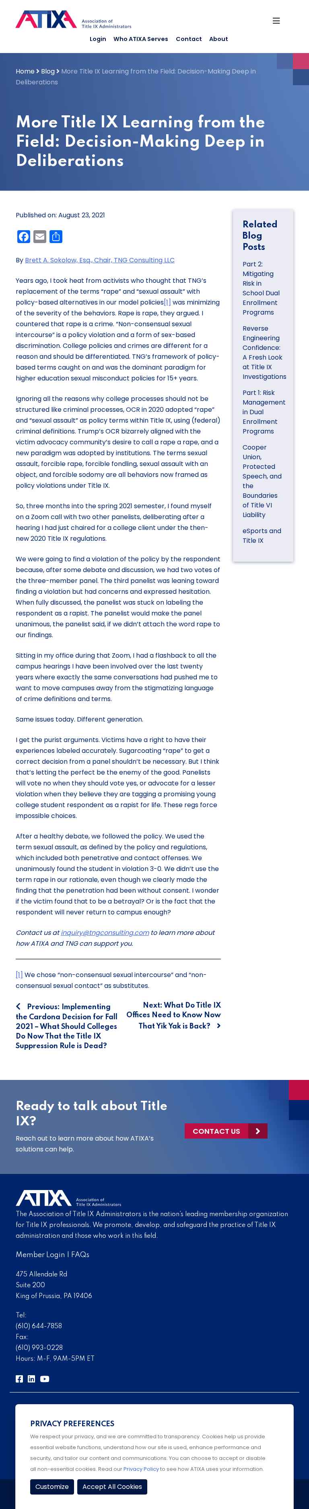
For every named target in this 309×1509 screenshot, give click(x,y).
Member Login (40, 1255)
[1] (167, 302)
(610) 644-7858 (39, 1326)
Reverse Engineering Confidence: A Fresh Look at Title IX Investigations (264, 352)
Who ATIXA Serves (140, 39)
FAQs (80, 1255)
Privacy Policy (141, 1469)
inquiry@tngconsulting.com (105, 932)
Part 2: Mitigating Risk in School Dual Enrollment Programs (261, 288)
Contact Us (216, 1131)
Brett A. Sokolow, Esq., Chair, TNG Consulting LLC (100, 260)
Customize (52, 1486)
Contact (189, 39)
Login (98, 39)
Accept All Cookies (112, 1486)
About (218, 39)
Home (25, 71)
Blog (48, 71)
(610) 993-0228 (39, 1348)
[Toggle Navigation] (280, 23)
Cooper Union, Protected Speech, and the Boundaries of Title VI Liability (262, 481)
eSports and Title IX (262, 535)
